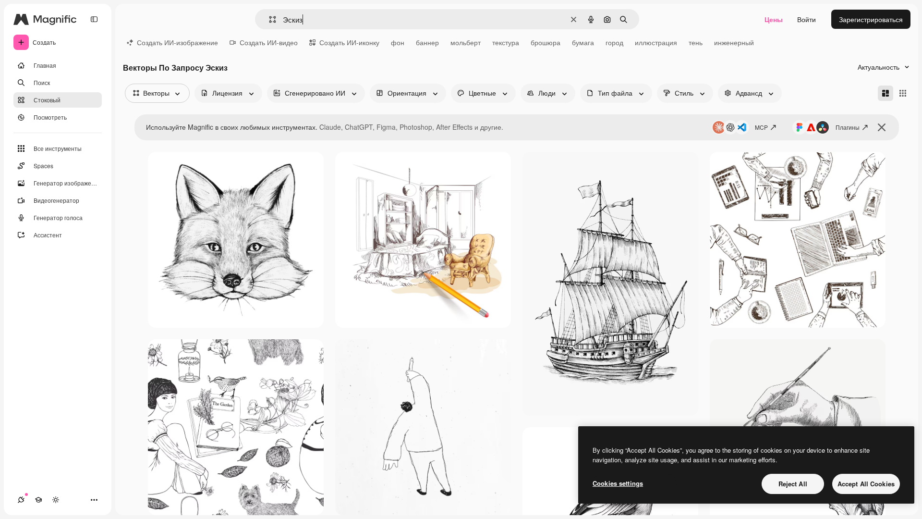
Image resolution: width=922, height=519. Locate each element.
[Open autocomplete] (268, 19)
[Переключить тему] (55, 499)
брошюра (545, 42)
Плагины (848, 127)
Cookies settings (618, 483)
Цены (773, 19)
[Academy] (38, 499)
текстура (505, 42)
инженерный (734, 42)
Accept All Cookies (866, 483)
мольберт (465, 42)
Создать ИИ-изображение (177, 42)
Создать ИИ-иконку (349, 42)
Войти (806, 19)
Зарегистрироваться (871, 19)
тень (696, 42)
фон (397, 42)
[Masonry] (885, 93)
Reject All (792, 483)
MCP (761, 127)
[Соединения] (21, 499)
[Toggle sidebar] (94, 19)
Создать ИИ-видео (269, 42)
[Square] (902, 93)
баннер (427, 42)
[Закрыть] (881, 127)
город (614, 42)
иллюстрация (656, 42)
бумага (583, 42)
